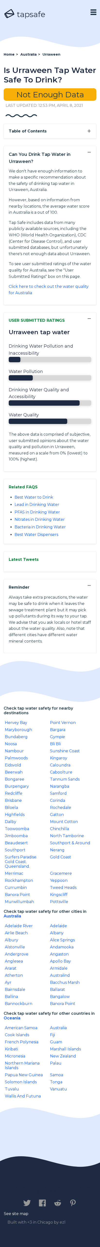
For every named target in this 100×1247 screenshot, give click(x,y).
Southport (15, 850)
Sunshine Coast (65, 751)
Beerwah (14, 772)
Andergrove (16, 954)
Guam (56, 1042)
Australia (12, 916)
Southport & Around (70, 843)
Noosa (11, 744)
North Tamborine (67, 836)
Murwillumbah (19, 901)
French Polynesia (21, 1042)
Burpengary (17, 786)
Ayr (8, 982)
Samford (58, 793)
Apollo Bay (60, 961)
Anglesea (14, 961)
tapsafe (30, 14)
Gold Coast (60, 857)
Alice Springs (62, 940)
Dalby (10, 821)
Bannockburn (18, 1003)
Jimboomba (16, 836)
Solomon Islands (21, 1082)
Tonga (56, 1082)
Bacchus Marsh (65, 982)
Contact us (20, 1188)
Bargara (57, 729)
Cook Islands (17, 1035)
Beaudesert (16, 843)
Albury (11, 940)
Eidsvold (13, 765)
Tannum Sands (65, 779)
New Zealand (63, 1056)
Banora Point (17, 894)
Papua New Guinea (24, 1075)
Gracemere (61, 873)
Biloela (11, 807)
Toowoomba (17, 828)
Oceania (12, 1018)
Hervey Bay (16, 722)
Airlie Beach (16, 933)
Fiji (52, 1035)
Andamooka (62, 947)
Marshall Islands (65, 1049)
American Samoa (21, 1028)
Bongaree (14, 779)
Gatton (57, 814)
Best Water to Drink (34, 497)
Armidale (58, 968)
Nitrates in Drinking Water (40, 519)
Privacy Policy (56, 1188)
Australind (60, 975)
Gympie (57, 736)
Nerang (57, 850)
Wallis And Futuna (23, 1096)
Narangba (59, 786)
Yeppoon (58, 880)
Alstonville (15, 947)
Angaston (59, 954)
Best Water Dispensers (36, 534)
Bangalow (60, 996)
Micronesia (15, 1056)
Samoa (56, 1075)
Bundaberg (16, 736)
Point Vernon (63, 722)
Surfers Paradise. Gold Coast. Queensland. (21, 862)
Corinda (57, 800)
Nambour (14, 751)
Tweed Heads (63, 887)
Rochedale (60, 807)
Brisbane (13, 800)
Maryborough (18, 729)
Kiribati (11, 1049)
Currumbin (16, 887)
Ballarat (57, 989)
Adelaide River (19, 926)
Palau (55, 1063)
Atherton (14, 975)
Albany (57, 933)
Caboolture (61, 772)
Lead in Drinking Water (37, 504)
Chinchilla (59, 828)
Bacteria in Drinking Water (40, 527)
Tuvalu (12, 1089)
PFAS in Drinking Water (37, 512)
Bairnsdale (15, 989)
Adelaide (58, 926)
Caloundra (60, 765)
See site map (16, 1213)
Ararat (11, 968)
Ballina (11, 996)
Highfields (15, 814)
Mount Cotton (64, 821)
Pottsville (59, 901)
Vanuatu (58, 1089)
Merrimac (14, 873)
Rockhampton (19, 880)
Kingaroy (58, 758)
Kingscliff (58, 894)
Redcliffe (13, 793)
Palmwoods (16, 758)
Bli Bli (55, 744)
